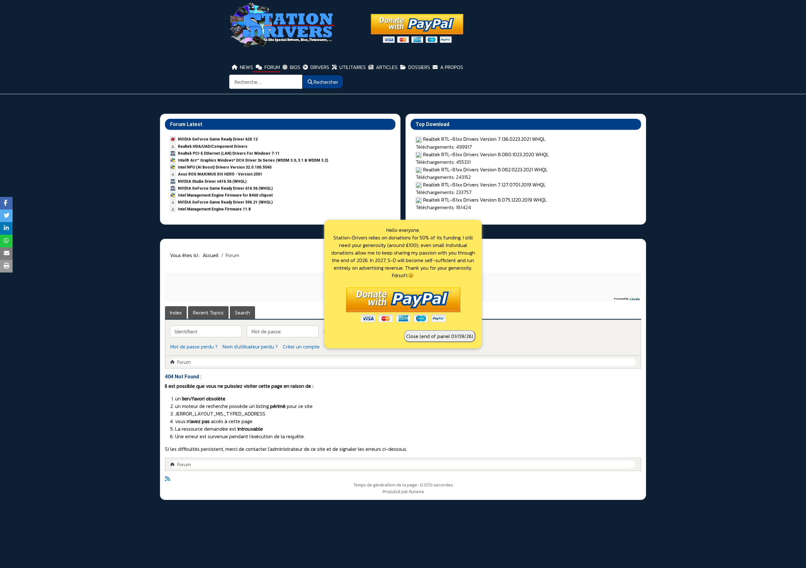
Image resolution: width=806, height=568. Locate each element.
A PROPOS (451, 67)
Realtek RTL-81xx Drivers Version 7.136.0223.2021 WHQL (484, 139)
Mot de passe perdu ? (194, 346)
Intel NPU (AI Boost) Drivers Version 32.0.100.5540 (224, 167)
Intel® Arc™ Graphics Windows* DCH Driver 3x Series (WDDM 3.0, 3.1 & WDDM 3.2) (253, 160)
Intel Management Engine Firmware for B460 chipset (225, 195)
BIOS (295, 67)
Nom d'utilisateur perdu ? (250, 346)
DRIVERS (319, 67)
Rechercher (326, 82)
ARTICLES (387, 67)
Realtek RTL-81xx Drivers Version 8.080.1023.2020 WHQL (486, 154)
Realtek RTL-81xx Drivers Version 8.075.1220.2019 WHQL (485, 200)
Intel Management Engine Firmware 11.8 (214, 209)
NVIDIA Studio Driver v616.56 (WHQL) (212, 181)
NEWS (246, 67)
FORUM (272, 67)
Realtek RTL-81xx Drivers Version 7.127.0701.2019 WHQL (484, 184)
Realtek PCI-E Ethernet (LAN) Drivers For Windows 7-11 (229, 153)
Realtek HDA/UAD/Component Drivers (212, 146)
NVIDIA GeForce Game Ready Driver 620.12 (218, 139)
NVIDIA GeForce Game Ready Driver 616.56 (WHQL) (225, 188)
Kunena (416, 491)
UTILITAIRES (352, 67)
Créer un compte (301, 346)
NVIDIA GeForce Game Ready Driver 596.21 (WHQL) (225, 202)
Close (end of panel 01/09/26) (439, 336)
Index (176, 312)
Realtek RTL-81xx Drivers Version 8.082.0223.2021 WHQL (485, 169)
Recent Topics (208, 312)
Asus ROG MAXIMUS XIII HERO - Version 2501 (220, 174)
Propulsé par (396, 491)
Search (242, 312)
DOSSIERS (419, 67)
